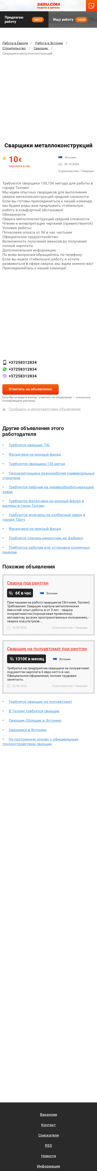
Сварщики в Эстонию (28, 730)
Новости (48, 1156)
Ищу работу (69, 19)
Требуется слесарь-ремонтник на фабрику (46, 538)
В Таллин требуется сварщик (34, 711)
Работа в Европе (15, 43)
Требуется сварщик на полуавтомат (40, 701)
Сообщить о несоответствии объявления (45, 409)
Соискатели (48, 1135)
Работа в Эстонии (49, 43)
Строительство (14, 48)
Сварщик (41, 48)
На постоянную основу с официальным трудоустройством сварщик (40, 741)
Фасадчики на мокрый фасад (35, 454)
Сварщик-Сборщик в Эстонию (35, 720)
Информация (48, 1166)
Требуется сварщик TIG (29, 445)
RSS (48, 1145)
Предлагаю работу (23, 19)
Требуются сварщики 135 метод (37, 464)
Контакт (48, 1125)
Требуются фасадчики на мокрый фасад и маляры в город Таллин (43, 503)
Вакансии (48, 1114)
